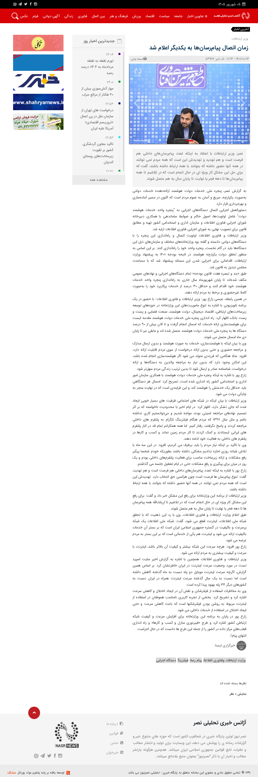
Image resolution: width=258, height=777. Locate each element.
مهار (222, 29)
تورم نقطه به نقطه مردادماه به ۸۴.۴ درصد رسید (97, 67)
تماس (114, 743)
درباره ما (113, 724)
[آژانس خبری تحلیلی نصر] (231, 15)
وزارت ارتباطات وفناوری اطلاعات (224, 660)
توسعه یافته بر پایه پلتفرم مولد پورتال (40, 772)
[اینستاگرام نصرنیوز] (35, 4)
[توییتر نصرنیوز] (26, 4)
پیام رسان (196, 660)
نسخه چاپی (137, 59)
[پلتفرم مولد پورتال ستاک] (67, 773)
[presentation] (240, 103)
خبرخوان (112, 752)
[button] (189, 141)
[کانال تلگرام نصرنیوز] (20, 4)
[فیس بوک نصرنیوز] (30, 4)
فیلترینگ (183, 660)
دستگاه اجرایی (166, 660)
